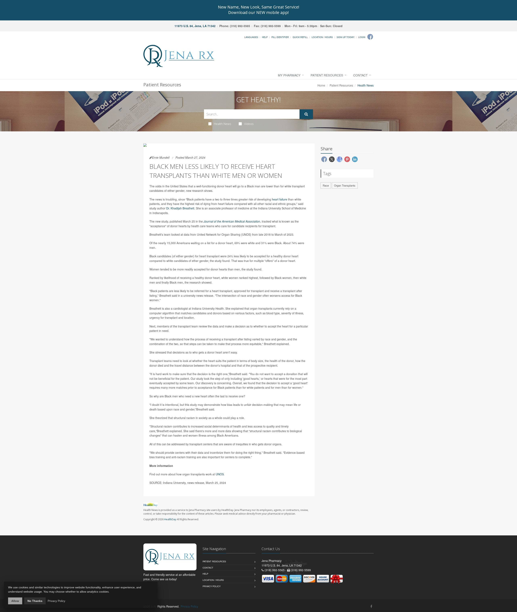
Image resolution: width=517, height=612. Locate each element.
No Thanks (34, 601)
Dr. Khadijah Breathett (180, 208)
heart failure (279, 199)
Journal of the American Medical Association (232, 221)
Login (361, 37)
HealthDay (170, 519)
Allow (15, 601)
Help (265, 37)
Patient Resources (327, 75)
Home (321, 85)
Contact (360, 75)
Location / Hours (322, 37)
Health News (222, 124)
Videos (249, 124)
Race (326, 185)
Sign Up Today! (345, 37)
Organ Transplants (344, 185)
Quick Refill (300, 37)
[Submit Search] (306, 114)
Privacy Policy (212, 586)
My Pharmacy (289, 75)
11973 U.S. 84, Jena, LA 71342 (194, 26)
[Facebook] (370, 37)
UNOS (220, 474)
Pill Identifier (280, 37)
